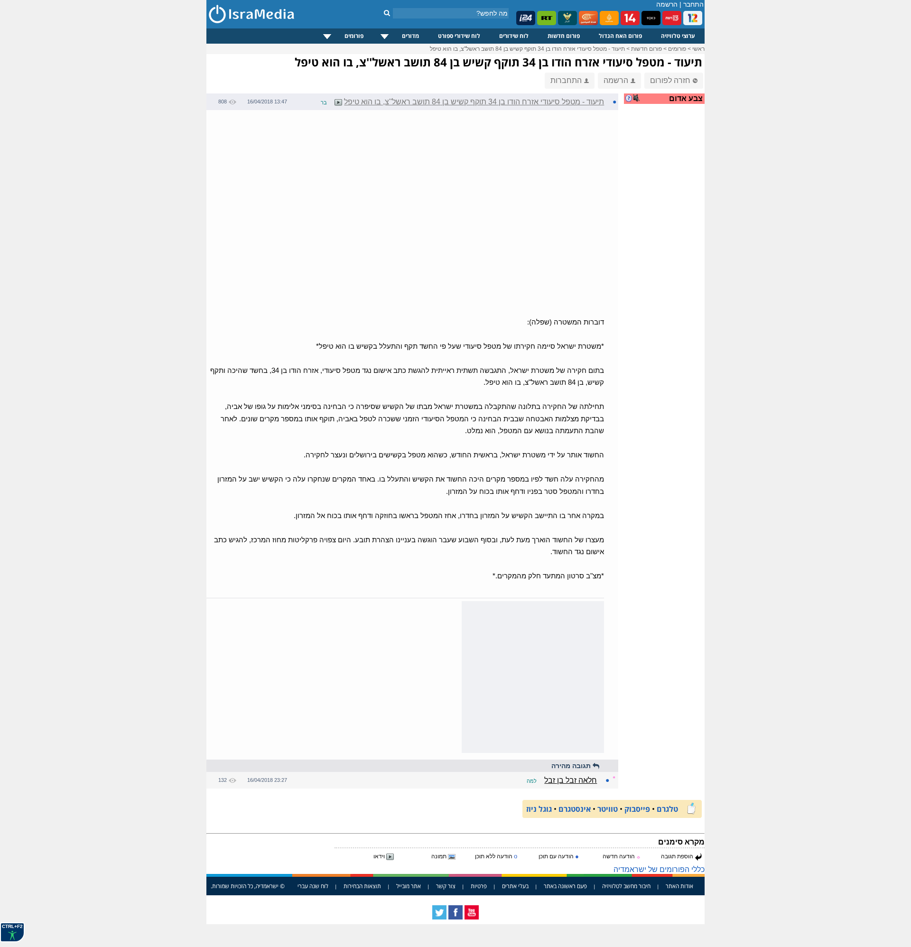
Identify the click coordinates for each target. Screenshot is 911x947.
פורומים (353, 36)
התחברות (566, 80)
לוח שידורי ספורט (459, 36)
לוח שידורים (514, 36)
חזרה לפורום (670, 80)
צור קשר (446, 886)
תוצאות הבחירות (362, 886)
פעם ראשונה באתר (565, 886)
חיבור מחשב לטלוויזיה (626, 886)
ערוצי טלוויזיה (678, 36)
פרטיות (479, 886)
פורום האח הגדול (620, 36)
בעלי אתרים (515, 886)
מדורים (410, 36)
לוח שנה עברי (312, 886)
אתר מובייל (408, 886)
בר (324, 102)
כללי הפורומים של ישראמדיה (659, 869)
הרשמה (667, 4)
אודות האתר (679, 886)
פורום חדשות (564, 36)
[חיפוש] (387, 13)
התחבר (693, 4)
